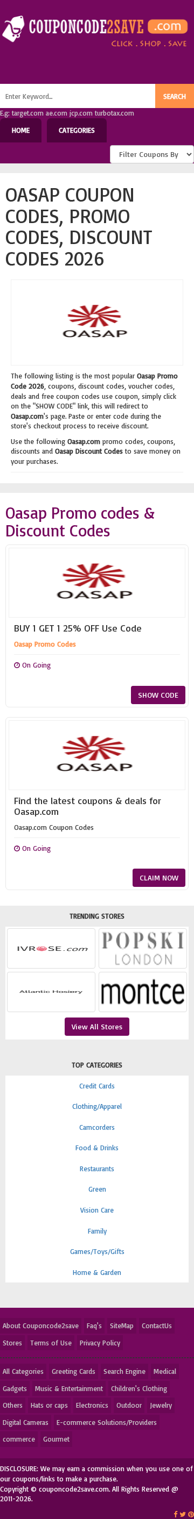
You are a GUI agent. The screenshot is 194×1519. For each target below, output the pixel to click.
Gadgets (15, 1388)
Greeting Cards (73, 1371)
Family (97, 1231)
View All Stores (97, 1026)
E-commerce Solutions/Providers (107, 1422)
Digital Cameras (25, 1422)
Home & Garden (97, 1272)
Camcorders (97, 1127)
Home (21, 130)
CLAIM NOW (159, 877)
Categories (77, 130)
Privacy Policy (100, 1342)
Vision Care (97, 1210)
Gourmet (56, 1439)
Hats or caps (49, 1405)
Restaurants (97, 1168)
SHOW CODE (158, 694)
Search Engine (124, 1371)
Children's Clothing (139, 1388)
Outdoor (129, 1405)
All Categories (23, 1371)
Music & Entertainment (69, 1388)
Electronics (92, 1405)
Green (97, 1189)
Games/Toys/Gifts (97, 1251)
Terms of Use (51, 1342)
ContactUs (157, 1325)
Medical (165, 1371)
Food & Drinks (97, 1147)
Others (13, 1405)
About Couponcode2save (41, 1325)
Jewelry (161, 1405)
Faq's (94, 1325)
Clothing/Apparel (97, 1106)
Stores (12, 1342)
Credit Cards (97, 1085)
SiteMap (122, 1325)
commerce (19, 1439)
